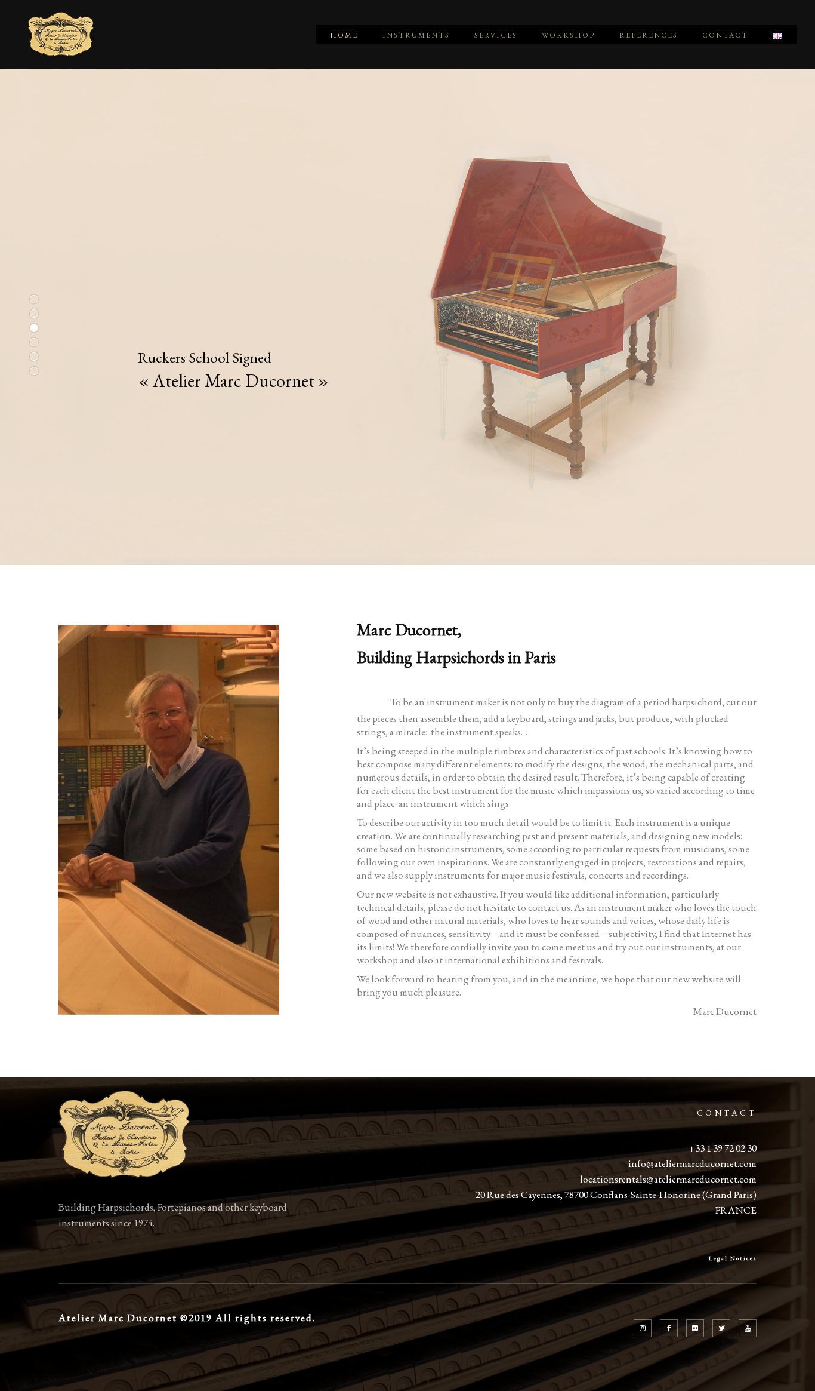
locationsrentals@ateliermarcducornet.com (668, 1179)
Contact (725, 35)
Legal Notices (733, 1258)
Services (495, 35)
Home (344, 35)
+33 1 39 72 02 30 (723, 1147)
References (648, 35)
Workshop (568, 35)
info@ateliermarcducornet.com (692, 1163)
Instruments (416, 35)
